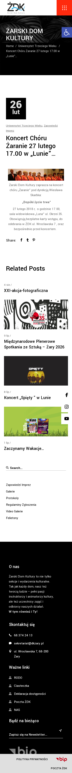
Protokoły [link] (12, 498)
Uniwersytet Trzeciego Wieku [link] (37, 46)
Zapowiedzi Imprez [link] (18, 485)
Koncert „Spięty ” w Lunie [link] (27, 398)
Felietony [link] (12, 518)
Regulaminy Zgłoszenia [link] (21, 505)
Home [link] (10, 46)
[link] (67, 32)
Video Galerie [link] (14, 511)
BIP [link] (61, 759)
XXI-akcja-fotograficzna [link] (26, 291)
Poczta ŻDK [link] (59, 768)
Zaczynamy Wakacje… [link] (24, 449)
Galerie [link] (10, 491)
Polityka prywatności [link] (32, 759)
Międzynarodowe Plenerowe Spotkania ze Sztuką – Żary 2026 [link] (34, 344)
